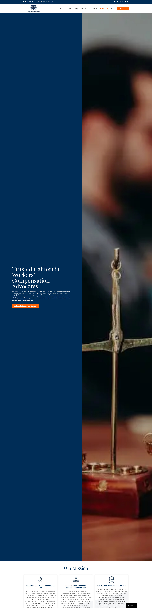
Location (92, 8)
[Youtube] (125, 2)
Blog (112, 8)
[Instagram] (120, 2)
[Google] (115, 2)
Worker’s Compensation (75, 8)
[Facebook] (128, 2)
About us (103, 8)
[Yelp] (117, 2)
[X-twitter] (123, 2)
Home (62, 8)
